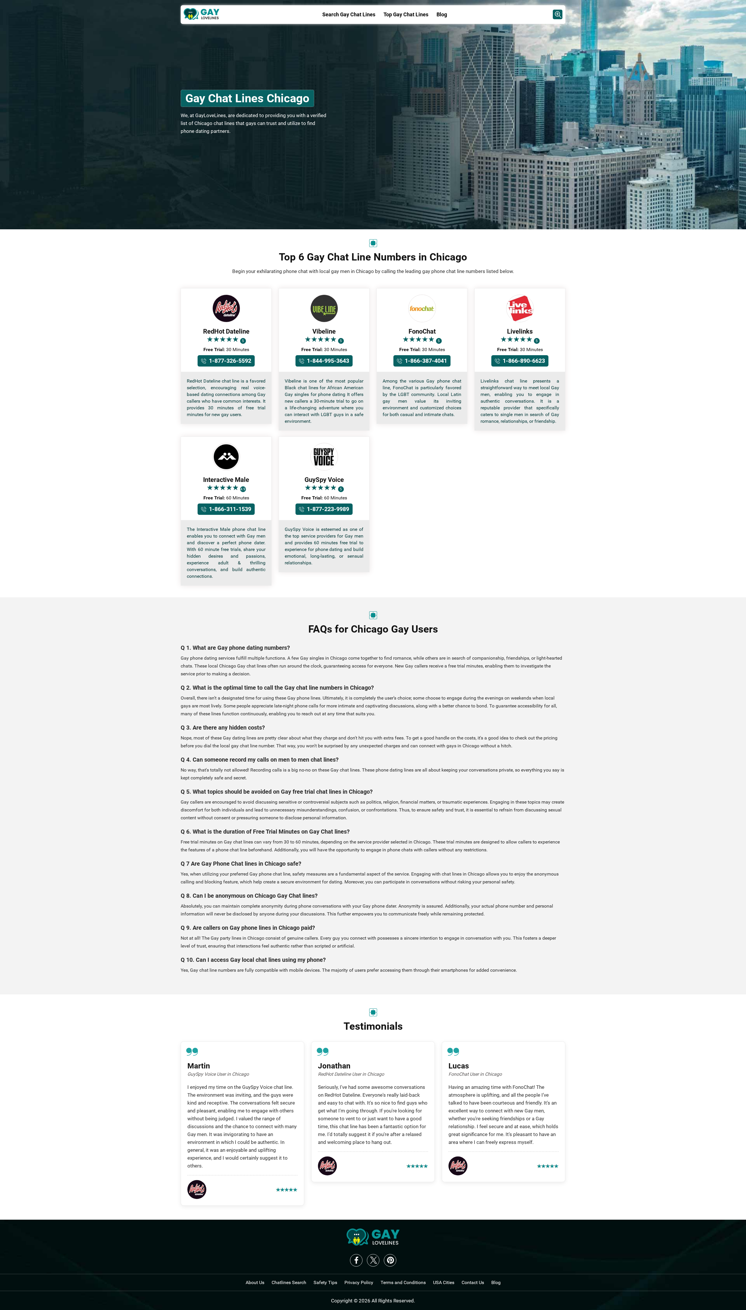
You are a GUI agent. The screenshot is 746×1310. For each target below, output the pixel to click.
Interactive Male (226, 479)
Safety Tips (325, 1282)
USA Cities (443, 1282)
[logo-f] (373, 1244)
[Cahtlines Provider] (557, 14)
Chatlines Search (289, 1282)
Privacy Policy (358, 1282)
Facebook (356, 1260)
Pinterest (390, 1260)
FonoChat (422, 331)
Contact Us (473, 1282)
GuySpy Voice (324, 479)
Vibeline (324, 331)
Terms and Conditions (403, 1282)
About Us (255, 1282)
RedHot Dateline (226, 331)
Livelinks (520, 331)
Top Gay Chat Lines (405, 14)
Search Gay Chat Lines (348, 14)
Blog (442, 14)
